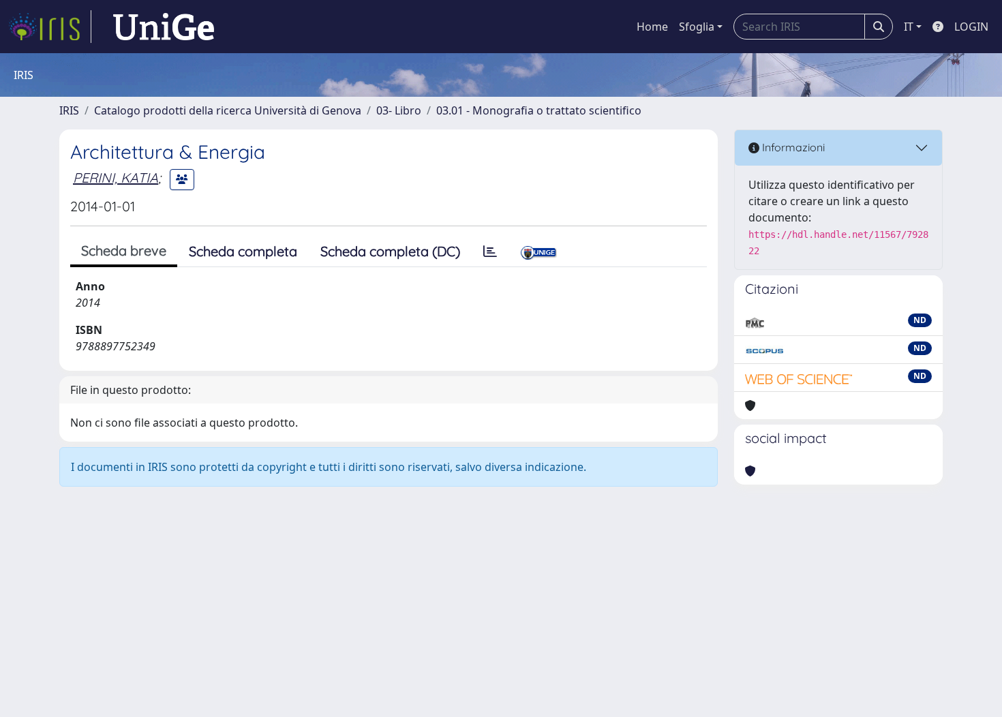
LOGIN (971, 26)
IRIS (69, 110)
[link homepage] (49, 26)
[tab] (490, 251)
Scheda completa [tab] (243, 251)
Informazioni (792, 147)
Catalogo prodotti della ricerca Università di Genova (227, 110)
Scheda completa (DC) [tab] (390, 251)
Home (652, 26)
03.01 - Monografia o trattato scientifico (538, 110)
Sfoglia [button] (696, 26)
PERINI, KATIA (115, 177)
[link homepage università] (163, 26)
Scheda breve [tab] (123, 250)
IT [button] (908, 26)
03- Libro (398, 110)
